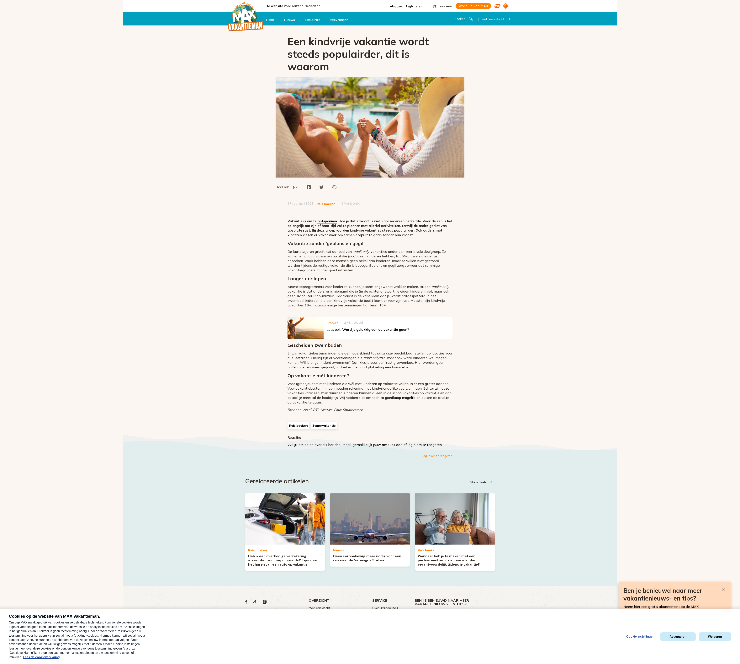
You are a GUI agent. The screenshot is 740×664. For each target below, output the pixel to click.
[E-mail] (295, 187)
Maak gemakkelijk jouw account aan (372, 444)
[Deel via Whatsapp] (334, 187)
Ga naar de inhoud (370, 3)
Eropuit (332, 323)
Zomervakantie (324, 425)
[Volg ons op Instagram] (265, 603)
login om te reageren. (425, 444)
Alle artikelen (479, 482)
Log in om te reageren (437, 456)
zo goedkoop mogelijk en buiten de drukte (414, 397)
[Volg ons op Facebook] (246, 603)
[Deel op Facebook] (309, 187)
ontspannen (327, 221)
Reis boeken (326, 204)
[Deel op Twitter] (321, 187)
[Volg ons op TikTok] (255, 603)
